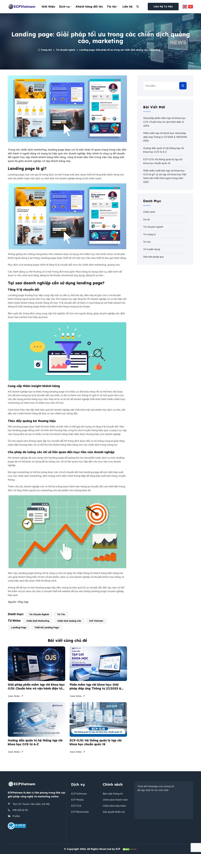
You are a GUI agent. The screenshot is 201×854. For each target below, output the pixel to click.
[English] (184, 6)
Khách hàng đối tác (89, 6)
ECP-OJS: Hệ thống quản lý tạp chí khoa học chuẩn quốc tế (96, 742)
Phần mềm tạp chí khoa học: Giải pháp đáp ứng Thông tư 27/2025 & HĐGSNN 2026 (95, 686)
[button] (137, 6)
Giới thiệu (48, 6)
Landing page (18, 627)
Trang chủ (46, 50)
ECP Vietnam (96, 621)
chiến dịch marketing (37, 621)
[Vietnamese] (190, 6)
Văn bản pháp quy (153, 256)
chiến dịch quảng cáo (69, 621)
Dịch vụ (64, 6)
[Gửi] (183, 85)
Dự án (146, 219)
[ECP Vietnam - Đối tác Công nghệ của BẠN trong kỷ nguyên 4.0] (22, 6)
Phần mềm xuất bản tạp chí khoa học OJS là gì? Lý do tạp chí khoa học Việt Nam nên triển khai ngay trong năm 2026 (164, 176)
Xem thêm (14, 696)
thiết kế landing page (46, 627)
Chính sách (149, 211)
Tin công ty (149, 234)
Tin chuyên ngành (65, 50)
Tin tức (112, 6)
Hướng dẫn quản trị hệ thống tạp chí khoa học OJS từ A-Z (35, 742)
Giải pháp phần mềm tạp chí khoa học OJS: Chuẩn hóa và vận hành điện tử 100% (36, 686)
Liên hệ (127, 6)
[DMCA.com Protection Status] (129, 849)
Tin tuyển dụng (151, 249)
